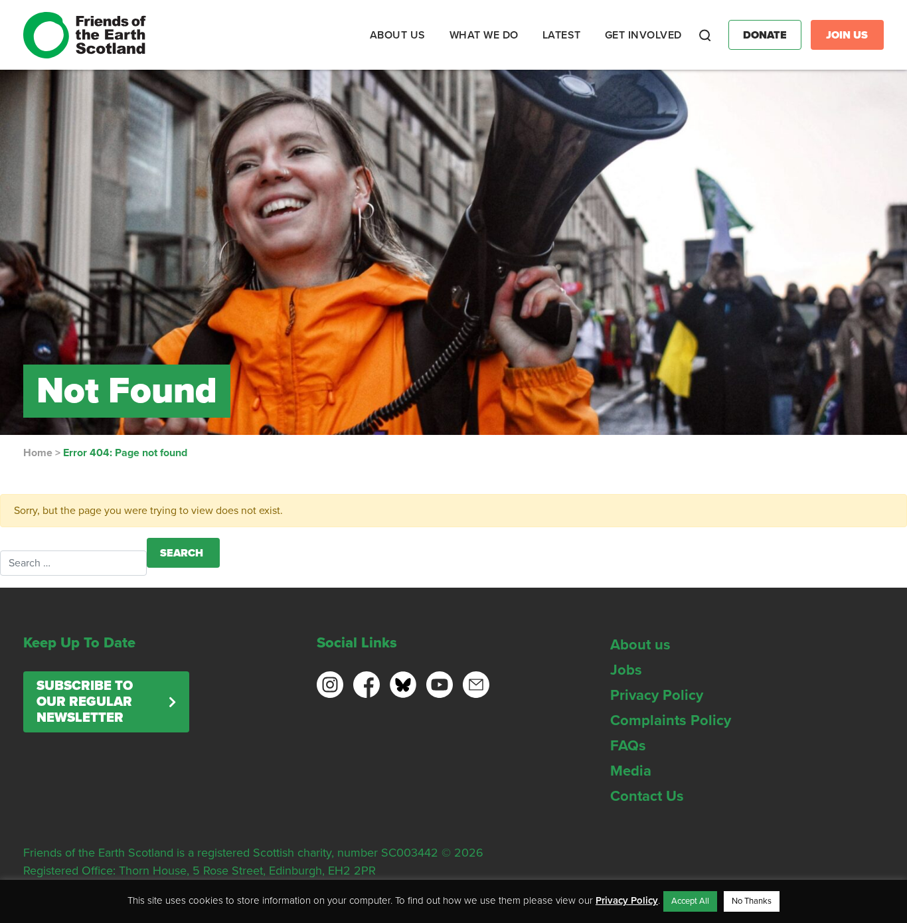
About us (640, 644)
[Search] (705, 35)
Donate (765, 35)
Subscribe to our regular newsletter (85, 702)
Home (37, 453)
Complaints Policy (670, 720)
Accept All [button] (690, 901)
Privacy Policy (656, 695)
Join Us (847, 35)
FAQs (628, 745)
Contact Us (647, 796)
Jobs (626, 670)
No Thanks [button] (752, 901)
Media (630, 771)
